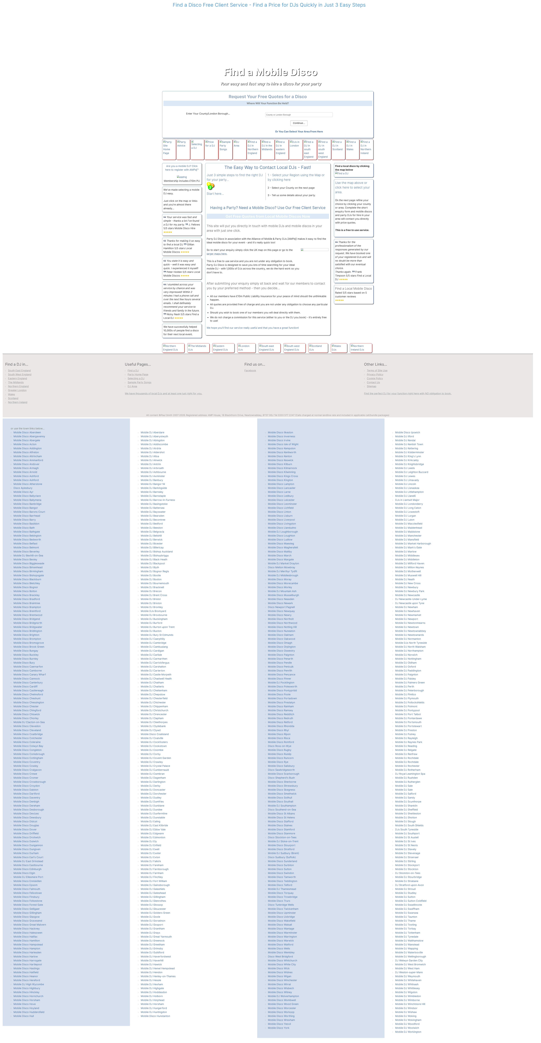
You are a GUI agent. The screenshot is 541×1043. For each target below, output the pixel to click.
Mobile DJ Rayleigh (406, 738)
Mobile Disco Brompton (27, 638)
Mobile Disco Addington (28, 448)
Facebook (250, 370)
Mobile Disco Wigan (279, 976)
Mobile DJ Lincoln (405, 484)
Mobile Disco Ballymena (27, 499)
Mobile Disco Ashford (26, 476)
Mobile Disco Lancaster (281, 487)
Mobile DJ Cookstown (154, 745)
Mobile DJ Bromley (152, 607)
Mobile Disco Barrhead (27, 515)
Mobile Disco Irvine (279, 440)
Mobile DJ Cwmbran (153, 773)
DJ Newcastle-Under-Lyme (411, 599)
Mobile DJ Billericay (152, 547)
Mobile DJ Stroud (405, 888)
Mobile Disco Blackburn (27, 579)
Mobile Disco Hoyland (26, 1008)
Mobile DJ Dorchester (153, 793)
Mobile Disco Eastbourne (28, 865)
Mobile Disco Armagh (26, 468)
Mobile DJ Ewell (150, 849)
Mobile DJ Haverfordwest (156, 956)
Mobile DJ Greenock (153, 940)
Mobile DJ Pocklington (281, 682)
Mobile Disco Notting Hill (282, 626)
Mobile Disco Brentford (27, 611)
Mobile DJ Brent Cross (154, 595)
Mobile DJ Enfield (151, 845)
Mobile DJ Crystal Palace (155, 765)
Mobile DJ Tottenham (407, 932)
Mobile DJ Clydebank (153, 726)
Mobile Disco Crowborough (30, 781)
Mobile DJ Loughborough (283, 531)
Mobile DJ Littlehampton (409, 491)
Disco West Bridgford (280, 956)
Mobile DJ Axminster (153, 476)
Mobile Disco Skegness (281, 789)
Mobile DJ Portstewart (408, 726)
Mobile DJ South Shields (409, 825)
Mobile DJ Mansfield (407, 539)
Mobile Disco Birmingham (28, 571)
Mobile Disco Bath (24, 527)
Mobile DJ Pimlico (405, 694)
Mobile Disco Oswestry (281, 650)
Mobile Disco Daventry (27, 797)
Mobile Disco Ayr (23, 491)
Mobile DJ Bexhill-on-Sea (28, 555)
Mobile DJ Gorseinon (153, 920)
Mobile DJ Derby (150, 785)
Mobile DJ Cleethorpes (154, 722)
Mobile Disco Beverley (27, 551)
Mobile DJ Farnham (152, 873)
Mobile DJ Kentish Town (409, 444)
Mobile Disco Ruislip (279, 754)
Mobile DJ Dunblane (152, 805)
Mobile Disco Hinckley (26, 992)
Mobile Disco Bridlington (28, 630)
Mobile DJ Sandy (405, 797)
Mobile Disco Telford (280, 885)
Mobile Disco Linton (279, 511)
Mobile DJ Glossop (152, 904)
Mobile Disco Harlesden (27, 952)
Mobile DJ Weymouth (407, 976)
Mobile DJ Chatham (152, 682)
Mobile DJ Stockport (407, 865)
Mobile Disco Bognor (26, 587)
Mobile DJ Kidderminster (409, 452)
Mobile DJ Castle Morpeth (156, 674)
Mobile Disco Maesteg (281, 543)
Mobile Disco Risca (279, 738)
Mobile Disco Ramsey (280, 710)
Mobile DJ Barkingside (154, 487)
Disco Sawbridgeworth (281, 769)
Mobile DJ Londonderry (409, 503)
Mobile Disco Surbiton (281, 865)
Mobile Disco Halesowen (28, 932)
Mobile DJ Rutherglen (407, 781)
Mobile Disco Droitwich (27, 837)
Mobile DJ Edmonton (153, 837)
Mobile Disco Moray (279, 579)
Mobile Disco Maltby (280, 551)
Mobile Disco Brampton (27, 607)
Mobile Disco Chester (26, 706)
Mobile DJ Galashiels (153, 888)
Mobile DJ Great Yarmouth (156, 936)
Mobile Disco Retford (280, 722)
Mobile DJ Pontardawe (408, 718)
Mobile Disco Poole (279, 694)
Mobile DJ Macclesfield (408, 523)
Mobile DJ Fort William (154, 881)
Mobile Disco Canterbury (28, 682)
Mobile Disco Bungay (26, 650)
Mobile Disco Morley (280, 587)
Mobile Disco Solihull (280, 797)
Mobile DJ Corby (151, 754)
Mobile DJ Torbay (405, 928)
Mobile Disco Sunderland (282, 861)
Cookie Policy (375, 378)
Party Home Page (138, 374)
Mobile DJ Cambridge (153, 642)
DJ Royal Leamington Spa (410, 773)
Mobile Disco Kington (280, 480)
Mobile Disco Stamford (281, 829)
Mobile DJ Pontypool (407, 710)
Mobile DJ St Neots (406, 845)
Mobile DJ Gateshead (153, 892)
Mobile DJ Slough (405, 821)
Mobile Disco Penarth (280, 658)
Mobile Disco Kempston (281, 448)
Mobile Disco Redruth (280, 718)
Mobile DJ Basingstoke (154, 503)
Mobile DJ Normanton (408, 638)
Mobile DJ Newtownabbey (410, 630)
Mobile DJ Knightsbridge (409, 464)
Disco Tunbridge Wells (281, 904)
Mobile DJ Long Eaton (408, 507)
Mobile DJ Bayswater (153, 511)
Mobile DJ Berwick (152, 539)
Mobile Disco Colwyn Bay (28, 745)
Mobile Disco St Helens (281, 817)
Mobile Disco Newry (279, 615)
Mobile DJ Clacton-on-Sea (29, 722)
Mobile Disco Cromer (26, 777)
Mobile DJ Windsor (406, 1008)
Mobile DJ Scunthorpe (408, 801)
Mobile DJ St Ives (405, 841)
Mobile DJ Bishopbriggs (155, 555)
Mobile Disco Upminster (282, 912)
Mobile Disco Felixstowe (28, 892)
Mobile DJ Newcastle (407, 595)
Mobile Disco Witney (280, 992)
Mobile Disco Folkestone (28, 900)
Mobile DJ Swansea (406, 912)
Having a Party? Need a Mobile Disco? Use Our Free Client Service (267, 207)
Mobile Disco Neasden (281, 599)
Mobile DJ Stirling (405, 861)
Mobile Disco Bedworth (27, 539)
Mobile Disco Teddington (282, 881)
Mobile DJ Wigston (406, 992)
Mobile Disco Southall (280, 801)
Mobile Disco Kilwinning (282, 472)
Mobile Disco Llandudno (282, 527)
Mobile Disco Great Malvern (30, 924)
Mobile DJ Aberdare (152, 432)
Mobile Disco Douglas (26, 825)
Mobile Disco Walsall (280, 924)
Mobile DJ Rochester (407, 765)
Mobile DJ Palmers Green (410, 682)
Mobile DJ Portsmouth (408, 722)
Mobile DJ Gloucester (153, 908)
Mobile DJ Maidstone (407, 531)
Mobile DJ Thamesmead (282, 888)
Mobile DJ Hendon (151, 972)
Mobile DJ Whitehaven (408, 980)
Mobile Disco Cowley (26, 765)
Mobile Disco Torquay (281, 892)
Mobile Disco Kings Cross (283, 476)
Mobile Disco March (279, 555)
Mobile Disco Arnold (25, 472)
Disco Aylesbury (23, 487)
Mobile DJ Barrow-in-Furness (158, 499)
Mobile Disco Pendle (280, 662)
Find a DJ (133, 370)
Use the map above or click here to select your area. (352, 187)
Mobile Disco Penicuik (281, 666)
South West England (19, 374)
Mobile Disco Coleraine (27, 742)
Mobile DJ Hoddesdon (154, 992)
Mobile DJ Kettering (406, 448)
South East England (19, 370)
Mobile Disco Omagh (280, 642)
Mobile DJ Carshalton (153, 666)
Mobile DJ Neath (405, 579)
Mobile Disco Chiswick (27, 714)
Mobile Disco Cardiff (25, 686)
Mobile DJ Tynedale (406, 936)
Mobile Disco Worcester (282, 1008)
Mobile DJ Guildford (152, 952)
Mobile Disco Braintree (27, 603)
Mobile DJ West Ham (407, 968)
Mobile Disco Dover (25, 829)
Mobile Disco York (278, 1027)
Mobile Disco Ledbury (281, 495)
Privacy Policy (375, 374)
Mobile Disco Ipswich (407, 432)
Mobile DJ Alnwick (151, 460)
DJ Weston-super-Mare (409, 972)
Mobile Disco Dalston (26, 789)
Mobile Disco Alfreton (26, 452)
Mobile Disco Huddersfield (29, 1012)
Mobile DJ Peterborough (409, 690)
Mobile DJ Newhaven (407, 611)
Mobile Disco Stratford (281, 849)
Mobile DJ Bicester (152, 543)
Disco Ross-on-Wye (279, 745)
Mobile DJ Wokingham (408, 1019)
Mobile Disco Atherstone (28, 484)
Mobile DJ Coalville (152, 738)
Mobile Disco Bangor (26, 507)
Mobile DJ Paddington (408, 670)
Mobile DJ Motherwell (408, 571)
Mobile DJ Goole (150, 916)
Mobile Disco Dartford (27, 793)
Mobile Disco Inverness (281, 436)
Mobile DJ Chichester (153, 702)
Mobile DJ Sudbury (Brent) (283, 853)
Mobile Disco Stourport (281, 845)
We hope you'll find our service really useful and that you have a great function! (253, 327)
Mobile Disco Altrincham (28, 456)
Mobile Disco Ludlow (280, 539)
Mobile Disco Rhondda (281, 726)
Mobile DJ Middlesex (407, 555)
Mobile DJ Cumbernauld (155, 769)
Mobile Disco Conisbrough (29, 754)
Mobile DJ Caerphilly (153, 638)
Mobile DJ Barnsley (152, 491)
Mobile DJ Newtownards (409, 634)
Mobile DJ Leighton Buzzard (411, 472)
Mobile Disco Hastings (27, 968)
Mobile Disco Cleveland (27, 730)
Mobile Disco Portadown (282, 698)
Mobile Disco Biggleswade (29, 563)
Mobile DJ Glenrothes (153, 900)
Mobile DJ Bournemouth (155, 583)
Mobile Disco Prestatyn (281, 702)
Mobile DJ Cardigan (152, 650)
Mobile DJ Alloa (150, 456)
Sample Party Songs (139, 382)
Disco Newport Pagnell (281, 607)
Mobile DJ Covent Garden (156, 757)
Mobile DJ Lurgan (405, 515)
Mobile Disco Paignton (281, 654)
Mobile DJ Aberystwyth (154, 436)
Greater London (17, 390)
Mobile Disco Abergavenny (29, 436)
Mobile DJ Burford (151, 622)
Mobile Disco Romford (281, 742)
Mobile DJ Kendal (405, 440)
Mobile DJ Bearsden (152, 515)
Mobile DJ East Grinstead (28, 861)
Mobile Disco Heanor (26, 976)
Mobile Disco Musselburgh (283, 595)
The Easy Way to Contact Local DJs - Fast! (267, 167)
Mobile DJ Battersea (152, 507)
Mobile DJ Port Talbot (408, 714)
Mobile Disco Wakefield (281, 920)
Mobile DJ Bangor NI (153, 484)
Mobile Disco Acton (25, 444)
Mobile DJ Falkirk (151, 861)
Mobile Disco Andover (26, 464)
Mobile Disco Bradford (27, 599)
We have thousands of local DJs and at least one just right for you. (163, 393)
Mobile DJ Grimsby (152, 948)
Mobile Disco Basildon (26, 523)
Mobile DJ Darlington (153, 781)
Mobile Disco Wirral (279, 984)
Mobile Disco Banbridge (27, 503)
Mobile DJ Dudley (151, 797)
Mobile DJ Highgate (152, 988)
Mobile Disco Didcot (25, 821)
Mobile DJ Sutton (405, 896)
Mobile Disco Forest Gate (28, 904)
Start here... (215, 193)
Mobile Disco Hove (25, 1004)
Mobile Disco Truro (279, 900)
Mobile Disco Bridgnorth (28, 622)
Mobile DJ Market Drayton (283, 563)
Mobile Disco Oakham (280, 634)
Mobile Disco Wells (279, 948)
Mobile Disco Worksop (281, 1012)
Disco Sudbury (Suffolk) (282, 857)
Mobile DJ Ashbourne (153, 472)
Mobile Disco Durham (26, 853)
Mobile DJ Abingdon (153, 440)
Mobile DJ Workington (408, 1031)
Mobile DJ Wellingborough (410, 956)
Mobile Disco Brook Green (29, 646)
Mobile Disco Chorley (26, 718)
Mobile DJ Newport (406, 618)
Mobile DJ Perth (404, 686)
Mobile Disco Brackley (27, 595)
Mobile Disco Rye (278, 761)
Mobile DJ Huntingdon (154, 1012)
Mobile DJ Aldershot (153, 452)
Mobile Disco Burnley (26, 658)
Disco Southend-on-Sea (282, 809)
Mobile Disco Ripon (279, 734)
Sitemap (371, 386)
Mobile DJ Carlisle (151, 654)
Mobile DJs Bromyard (153, 611)
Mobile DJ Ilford (404, 436)
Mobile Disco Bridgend (27, 618)
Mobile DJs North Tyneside (411, 642)
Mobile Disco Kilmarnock (282, 468)
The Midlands (16, 382)
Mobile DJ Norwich (406, 654)
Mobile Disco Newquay (281, 611)
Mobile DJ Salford (405, 793)
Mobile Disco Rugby (279, 749)
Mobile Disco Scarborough (283, 773)
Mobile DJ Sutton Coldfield (410, 900)
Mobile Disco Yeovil (279, 1023)
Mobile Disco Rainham (281, 706)
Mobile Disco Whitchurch (282, 960)
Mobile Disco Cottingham (28, 757)
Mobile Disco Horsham (27, 1000)
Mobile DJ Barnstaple (153, 495)
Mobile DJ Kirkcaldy (407, 460)
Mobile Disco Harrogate (27, 960)
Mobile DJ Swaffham (407, 908)
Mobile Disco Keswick (280, 460)
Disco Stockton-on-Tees (282, 837)
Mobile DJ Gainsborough (155, 885)
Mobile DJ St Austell (407, 837)
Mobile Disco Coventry (27, 761)
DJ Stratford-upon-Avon (409, 885)
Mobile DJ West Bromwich (410, 964)
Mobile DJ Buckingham (154, 618)
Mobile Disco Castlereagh (29, 690)
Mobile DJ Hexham (152, 984)
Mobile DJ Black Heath (154, 559)
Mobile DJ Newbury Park (409, 591)
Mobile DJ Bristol (151, 599)
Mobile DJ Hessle (151, 980)
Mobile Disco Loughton (281, 535)
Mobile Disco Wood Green (283, 1004)
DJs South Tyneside (406, 829)
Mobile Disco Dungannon (28, 845)
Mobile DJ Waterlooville (409, 952)
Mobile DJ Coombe (152, 749)
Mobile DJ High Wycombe (29, 984)
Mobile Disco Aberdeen (27, 432)
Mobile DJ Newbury (406, 587)
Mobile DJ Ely (149, 841)
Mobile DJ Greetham (153, 944)
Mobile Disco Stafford (280, 821)
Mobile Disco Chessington (29, 702)
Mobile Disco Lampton (281, 484)
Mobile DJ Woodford (407, 1023)
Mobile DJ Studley (405, 892)
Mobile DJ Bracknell (152, 587)
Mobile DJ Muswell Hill (408, 575)
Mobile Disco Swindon (281, 873)
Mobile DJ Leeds (405, 468)
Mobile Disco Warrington (282, 936)
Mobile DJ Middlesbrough (283, 575)
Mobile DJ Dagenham (153, 777)
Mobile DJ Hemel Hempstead (158, 968)
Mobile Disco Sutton (279, 869)
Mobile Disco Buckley (26, 654)
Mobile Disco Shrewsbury (283, 785)
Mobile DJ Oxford (405, 666)
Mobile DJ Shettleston (408, 813)
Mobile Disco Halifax (25, 936)
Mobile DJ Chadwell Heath (156, 678)
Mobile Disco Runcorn (281, 757)
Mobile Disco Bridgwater (28, 626)
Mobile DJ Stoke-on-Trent (283, 841)
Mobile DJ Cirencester (154, 714)
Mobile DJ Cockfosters (154, 742)
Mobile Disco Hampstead (28, 944)
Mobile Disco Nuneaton (281, 630)
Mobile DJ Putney (405, 734)
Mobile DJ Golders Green (155, 912)
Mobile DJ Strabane (406, 881)
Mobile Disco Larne (279, 491)
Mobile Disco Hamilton (27, 940)
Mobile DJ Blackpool (153, 563)
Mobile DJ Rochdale (407, 757)
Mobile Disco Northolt (281, 618)
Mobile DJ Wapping (406, 948)
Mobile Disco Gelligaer (27, 908)
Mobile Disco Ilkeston (280, 432)
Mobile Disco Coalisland (155, 734)
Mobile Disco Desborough (29, 809)
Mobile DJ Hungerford (154, 1008)
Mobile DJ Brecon (151, 591)
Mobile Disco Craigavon (28, 769)
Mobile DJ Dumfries (152, 801)
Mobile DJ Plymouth (407, 698)
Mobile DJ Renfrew (406, 754)
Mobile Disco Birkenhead (28, 567)
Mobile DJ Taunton (406, 916)
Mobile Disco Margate (281, 559)
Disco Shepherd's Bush (281, 777)
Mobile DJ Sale (404, 785)
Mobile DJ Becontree (153, 519)
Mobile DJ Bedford (152, 523)
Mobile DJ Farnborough (154, 869)
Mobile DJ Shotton (406, 817)
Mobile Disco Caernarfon (28, 666)
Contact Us (373, 382)
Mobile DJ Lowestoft (407, 511)
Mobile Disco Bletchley (27, 583)
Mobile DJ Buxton (151, 630)
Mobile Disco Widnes (280, 972)
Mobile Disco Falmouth (27, 888)
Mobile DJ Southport (407, 833)
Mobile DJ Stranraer (407, 857)
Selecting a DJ (136, 378)
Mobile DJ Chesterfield (154, 698)
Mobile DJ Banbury (152, 480)
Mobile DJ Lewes (405, 476)
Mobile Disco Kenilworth (282, 452)
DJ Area (132, 386)
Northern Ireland (17, 402)
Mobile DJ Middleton (407, 559)
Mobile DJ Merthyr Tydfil (282, 571)
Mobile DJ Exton (150, 857)
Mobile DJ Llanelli (405, 495)
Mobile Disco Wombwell (282, 1000)
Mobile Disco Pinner (279, 678)
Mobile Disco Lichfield (281, 507)
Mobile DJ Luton (404, 519)
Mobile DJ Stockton (406, 869)
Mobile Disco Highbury (27, 988)
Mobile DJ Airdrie (151, 448)
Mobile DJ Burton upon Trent (158, 626)
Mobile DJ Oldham (406, 662)
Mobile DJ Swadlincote (408, 904)
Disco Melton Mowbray (281, 567)
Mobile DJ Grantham (153, 928)
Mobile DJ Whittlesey (407, 988)
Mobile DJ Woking (405, 1016)
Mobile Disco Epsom (25, 885)
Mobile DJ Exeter (151, 853)
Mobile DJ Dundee (151, 809)
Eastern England (17, 378)
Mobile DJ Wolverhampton (283, 996)
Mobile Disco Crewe (25, 773)
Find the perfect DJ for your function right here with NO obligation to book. (408, 393)
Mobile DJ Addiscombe (154, 444)
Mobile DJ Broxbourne (154, 615)
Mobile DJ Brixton (151, 603)
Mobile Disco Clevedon (27, 726)
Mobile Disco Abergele (27, 440)
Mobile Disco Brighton (26, 634)
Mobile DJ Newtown (407, 626)
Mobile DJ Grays (150, 932)
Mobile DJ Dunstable (153, 817)
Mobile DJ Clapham (152, 718)
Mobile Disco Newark (280, 603)
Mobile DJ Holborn (152, 996)
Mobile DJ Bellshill (151, 535)
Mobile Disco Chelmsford (28, 694)
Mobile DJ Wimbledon (408, 996)
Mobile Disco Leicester (281, 499)
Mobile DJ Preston (406, 730)
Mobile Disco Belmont (26, 547)
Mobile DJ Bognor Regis (155, 571)
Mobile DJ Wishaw (406, 1012)
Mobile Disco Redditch (281, 714)
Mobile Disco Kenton (280, 456)
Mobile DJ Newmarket (408, 615)
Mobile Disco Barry (25, 519)
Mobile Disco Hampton (27, 948)
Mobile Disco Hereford (27, 980)
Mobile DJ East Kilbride (154, 825)
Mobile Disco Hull (24, 1016)
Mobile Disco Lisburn (280, 515)
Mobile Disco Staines (280, 825)
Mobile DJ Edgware (152, 833)
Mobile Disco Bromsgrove (29, 642)
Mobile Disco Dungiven (27, 849)
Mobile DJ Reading (406, 745)
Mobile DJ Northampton (409, 650)
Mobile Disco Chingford (27, 710)
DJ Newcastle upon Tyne (409, 603)
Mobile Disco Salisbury (281, 765)
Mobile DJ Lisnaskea (407, 487)
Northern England (18, 386)
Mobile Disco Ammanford (28, 460)
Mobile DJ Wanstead (407, 944)
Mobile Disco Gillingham (28, 912)
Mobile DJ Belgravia (152, 531)
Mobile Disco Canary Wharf (30, 674)
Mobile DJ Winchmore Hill (410, 1004)
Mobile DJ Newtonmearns (410, 622)
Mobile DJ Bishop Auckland (157, 551)
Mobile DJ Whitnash (406, 984)
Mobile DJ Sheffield (406, 809)
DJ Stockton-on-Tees (407, 873)
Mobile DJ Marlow (405, 551)
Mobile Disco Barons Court (29, 511)
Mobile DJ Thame (405, 920)
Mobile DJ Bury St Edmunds (157, 634)
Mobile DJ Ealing (150, 821)
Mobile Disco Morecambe (283, 583)
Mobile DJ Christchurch (154, 710)
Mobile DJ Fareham (152, 865)
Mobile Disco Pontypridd (282, 690)
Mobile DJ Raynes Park (408, 742)
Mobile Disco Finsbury (26, 896)
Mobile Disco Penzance (281, 674)
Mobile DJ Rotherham (407, 769)
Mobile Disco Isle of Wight (283, 444)
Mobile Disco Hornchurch (28, 996)
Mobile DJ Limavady (407, 480)
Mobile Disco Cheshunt (27, 698)
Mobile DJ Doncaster (153, 789)
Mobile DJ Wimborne (407, 1000)
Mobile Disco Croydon (27, 785)
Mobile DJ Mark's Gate (408, 547)
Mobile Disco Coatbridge (28, 734)
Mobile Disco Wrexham (281, 1019)
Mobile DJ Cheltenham (154, 690)
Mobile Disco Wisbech (281, 988)
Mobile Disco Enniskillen (28, 881)
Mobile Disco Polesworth (282, 686)
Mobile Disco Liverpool (281, 519)
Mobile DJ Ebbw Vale (153, 829)
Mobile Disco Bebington (27, 535)
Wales (11, 394)
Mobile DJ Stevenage (407, 853)
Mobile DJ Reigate (405, 749)
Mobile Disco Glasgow (27, 916)
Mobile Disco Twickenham (283, 908)
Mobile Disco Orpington (282, 646)
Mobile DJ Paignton (406, 674)
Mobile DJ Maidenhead (408, 527)
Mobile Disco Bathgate (27, 531)
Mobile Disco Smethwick (282, 793)
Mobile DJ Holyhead (152, 1000)
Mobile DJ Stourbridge (408, 876)
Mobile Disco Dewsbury (27, 817)
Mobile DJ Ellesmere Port (28, 876)
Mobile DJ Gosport (152, 924)
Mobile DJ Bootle (151, 575)
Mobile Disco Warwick (281, 940)
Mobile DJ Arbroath (152, 468)
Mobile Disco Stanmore (281, 833)
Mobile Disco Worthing (281, 1016)
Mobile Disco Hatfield (26, 972)
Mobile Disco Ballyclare (27, 495)
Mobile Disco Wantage (281, 928)
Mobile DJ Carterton (153, 670)
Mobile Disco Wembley (281, 952)
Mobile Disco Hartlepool (28, 964)
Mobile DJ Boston (151, 579)
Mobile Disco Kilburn (280, 464)
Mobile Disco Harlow (26, 956)
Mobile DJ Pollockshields (409, 702)
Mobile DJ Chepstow (153, 694)
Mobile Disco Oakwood (281, 638)
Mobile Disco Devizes (26, 813)
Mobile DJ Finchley (152, 876)
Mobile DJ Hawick (151, 964)
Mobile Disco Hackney (27, 928)
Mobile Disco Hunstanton (155, 1016)
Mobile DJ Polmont (406, 706)
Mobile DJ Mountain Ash (282, 591)
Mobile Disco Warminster (282, 932)
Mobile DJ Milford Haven (409, 563)
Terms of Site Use (377, 370)
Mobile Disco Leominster (282, 503)
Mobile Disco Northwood (282, 622)
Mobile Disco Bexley (25, 559)
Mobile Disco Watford (280, 944)
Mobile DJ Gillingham (153, 896)
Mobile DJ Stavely (405, 849)
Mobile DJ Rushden (406, 777)
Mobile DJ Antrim (151, 464)
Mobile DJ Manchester (408, 535)
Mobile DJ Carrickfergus (155, 662)
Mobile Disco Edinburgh (27, 869)
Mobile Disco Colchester (28, 738)
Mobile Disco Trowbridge (282, 896)
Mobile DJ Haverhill (152, 960)
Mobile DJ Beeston (152, 527)
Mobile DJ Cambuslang (154, 646)
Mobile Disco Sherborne (282, 781)
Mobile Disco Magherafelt (283, 547)
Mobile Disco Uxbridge (281, 916)
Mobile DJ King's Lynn (408, 456)
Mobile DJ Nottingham (408, 658)
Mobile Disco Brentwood (28, 615)
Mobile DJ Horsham (152, 1004)
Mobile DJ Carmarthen (154, 658)
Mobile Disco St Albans (281, 813)
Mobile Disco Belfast (25, 543)
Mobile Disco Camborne (28, 670)
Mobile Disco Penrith (280, 670)
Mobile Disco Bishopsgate (29, 575)
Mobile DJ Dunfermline (154, 813)
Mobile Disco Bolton (25, 591)
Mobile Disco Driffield (26, 833)
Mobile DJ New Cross (408, 583)
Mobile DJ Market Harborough (413, 543)
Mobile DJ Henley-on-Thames (158, 976)
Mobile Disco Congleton (28, 749)
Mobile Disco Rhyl (278, 730)
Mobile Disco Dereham (27, 805)
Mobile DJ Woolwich (407, 1027)
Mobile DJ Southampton (282, 805)
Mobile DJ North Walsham (410, 646)
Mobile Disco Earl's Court (28, 857)
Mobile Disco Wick (279, 968)
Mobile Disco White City (282, 964)
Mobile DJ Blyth (150, 567)
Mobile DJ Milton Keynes (409, 567)
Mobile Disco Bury (24, 662)
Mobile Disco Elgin (24, 873)
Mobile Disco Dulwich (26, 841)
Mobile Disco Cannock (27, 678)
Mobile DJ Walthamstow (409, 940)
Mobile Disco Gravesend (28, 920)
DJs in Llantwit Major (407, 499)
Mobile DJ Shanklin (406, 805)
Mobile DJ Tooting (406, 924)
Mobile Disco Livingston (282, 523)
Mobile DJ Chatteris (152, 686)
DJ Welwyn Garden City (409, 960)
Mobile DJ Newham (406, 607)
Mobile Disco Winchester (282, 980)
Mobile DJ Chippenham (154, 706)
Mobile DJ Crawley (152, 761)
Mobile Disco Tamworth (282, 876)
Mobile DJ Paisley (405, 678)
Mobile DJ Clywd (151, 730)
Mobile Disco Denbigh (26, 801)
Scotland (13, 398)
